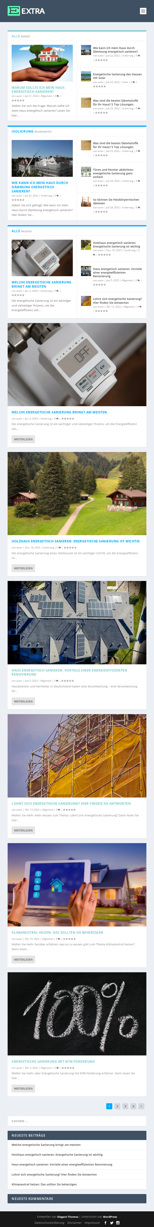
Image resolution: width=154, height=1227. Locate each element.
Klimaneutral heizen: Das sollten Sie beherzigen (57, 932)
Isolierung (127, 55)
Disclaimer (74, 1223)
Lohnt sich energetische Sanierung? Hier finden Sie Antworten (117, 300)
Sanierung (46, 290)
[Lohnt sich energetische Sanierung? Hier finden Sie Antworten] (86, 301)
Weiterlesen (23, 439)
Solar (125, 82)
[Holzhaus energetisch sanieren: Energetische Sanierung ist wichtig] (86, 245)
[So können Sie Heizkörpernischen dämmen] (86, 202)
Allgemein (46, 96)
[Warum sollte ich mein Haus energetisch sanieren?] (42, 63)
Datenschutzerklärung (49, 1223)
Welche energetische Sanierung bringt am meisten (42, 284)
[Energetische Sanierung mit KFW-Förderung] (77, 1013)
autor (19, 96)
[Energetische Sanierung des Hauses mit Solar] (86, 76)
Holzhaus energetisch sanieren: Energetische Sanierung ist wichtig (116, 244)
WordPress (110, 1217)
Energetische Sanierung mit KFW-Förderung (53, 1061)
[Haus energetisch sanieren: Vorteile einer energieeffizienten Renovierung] (86, 271)
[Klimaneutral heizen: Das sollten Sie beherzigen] (77, 884)
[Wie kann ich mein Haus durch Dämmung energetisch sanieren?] (86, 50)
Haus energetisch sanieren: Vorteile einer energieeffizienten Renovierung (117, 272)
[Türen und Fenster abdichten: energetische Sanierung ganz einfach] (86, 172)
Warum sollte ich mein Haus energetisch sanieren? (38, 89)
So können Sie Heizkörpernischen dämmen (116, 201)
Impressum (92, 1223)
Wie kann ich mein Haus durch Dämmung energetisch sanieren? (115, 49)
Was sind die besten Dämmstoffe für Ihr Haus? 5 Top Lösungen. (115, 102)
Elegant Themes (67, 1217)
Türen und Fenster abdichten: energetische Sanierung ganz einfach (113, 173)
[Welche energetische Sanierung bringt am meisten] (42, 258)
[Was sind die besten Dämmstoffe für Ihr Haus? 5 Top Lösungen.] (86, 103)
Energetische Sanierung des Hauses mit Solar (117, 76)
